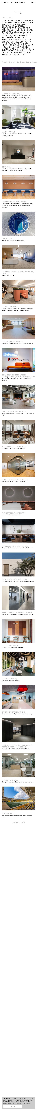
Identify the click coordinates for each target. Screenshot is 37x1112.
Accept (13, 1106)
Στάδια (28, 62)
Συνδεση (5, 2)
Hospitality (12, 62)
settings (27, 1103)
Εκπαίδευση (21, 62)
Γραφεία (4, 62)
